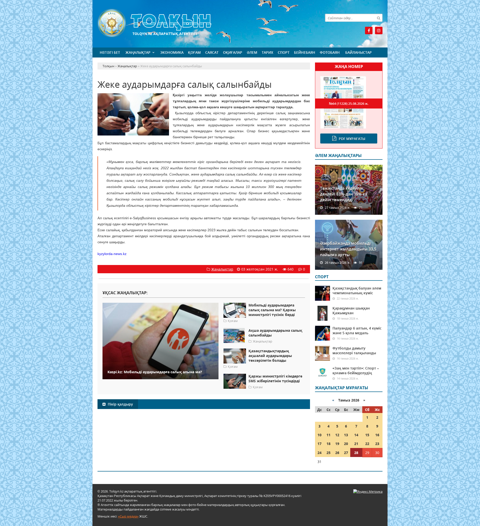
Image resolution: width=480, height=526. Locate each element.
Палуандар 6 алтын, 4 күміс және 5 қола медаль (357, 330)
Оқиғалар (232, 52)
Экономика (172, 52)
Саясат (211, 52)
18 (328, 443)
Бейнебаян (304, 52)
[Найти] (378, 18)
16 (377, 434)
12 (337, 434)
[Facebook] (368, 30)
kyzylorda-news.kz (112, 254)
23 (377, 443)
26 (337, 452)
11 (328, 434)
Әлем (252, 52)
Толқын (204, 23)
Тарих (267, 52)
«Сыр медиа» (128, 516)
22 (367, 443)
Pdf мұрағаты (352, 138)
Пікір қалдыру (120, 404)
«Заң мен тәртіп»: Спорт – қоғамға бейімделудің (355, 370)
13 (346, 434)
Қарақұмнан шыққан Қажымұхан (351, 310)
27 (346, 452)
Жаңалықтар (138, 52)
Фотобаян (330, 52)
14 (356, 434)
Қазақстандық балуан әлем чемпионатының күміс (356, 290)
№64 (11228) (348, 103)
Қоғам (194, 52)
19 (337, 443)
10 (320, 434)
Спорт (284, 52)
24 (320, 452)
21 (356, 443)
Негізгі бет (110, 52)
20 (346, 443)
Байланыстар (358, 52)
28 (356, 452)
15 (367, 434)
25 (328, 452)
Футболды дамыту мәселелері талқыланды (354, 350)
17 (320, 443)
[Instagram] (378, 30)
